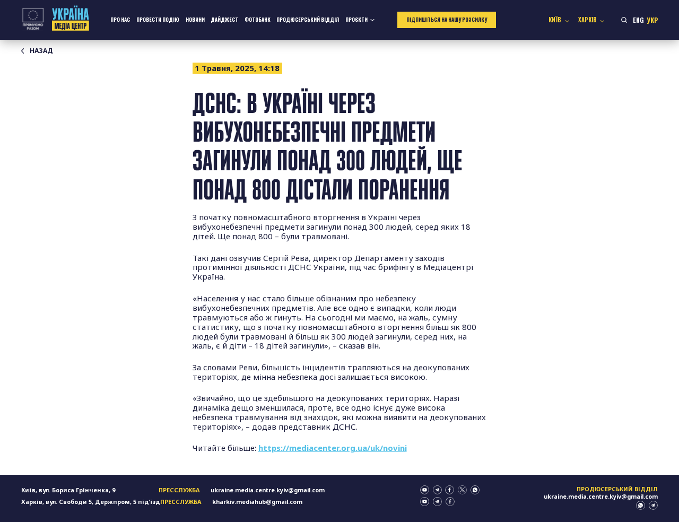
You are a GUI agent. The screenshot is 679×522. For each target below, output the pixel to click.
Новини (195, 19)
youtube (424, 489)
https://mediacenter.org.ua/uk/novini (332, 447)
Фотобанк (258, 19)
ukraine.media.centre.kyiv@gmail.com (268, 490)
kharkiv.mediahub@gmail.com (257, 502)
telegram (437, 489)
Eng (638, 20)
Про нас (120, 19)
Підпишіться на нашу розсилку (446, 19)
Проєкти (356, 19)
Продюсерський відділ (307, 19)
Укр (652, 20)
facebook (449, 489)
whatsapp (475, 489)
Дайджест (224, 19)
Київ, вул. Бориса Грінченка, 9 (68, 490)
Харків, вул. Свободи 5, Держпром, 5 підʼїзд (90, 502)
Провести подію (157, 19)
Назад (41, 51)
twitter (462, 489)
